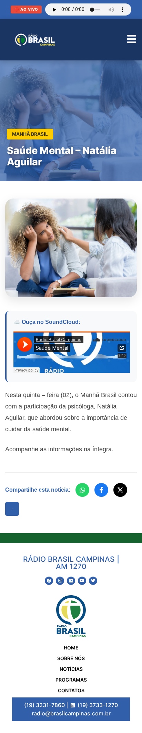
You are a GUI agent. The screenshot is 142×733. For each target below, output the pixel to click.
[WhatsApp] (82, 490)
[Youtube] (82, 581)
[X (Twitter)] (120, 490)
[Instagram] (60, 581)
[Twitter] (93, 581)
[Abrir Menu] (131, 40)
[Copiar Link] (12, 509)
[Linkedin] (71, 581)
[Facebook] (101, 490)
